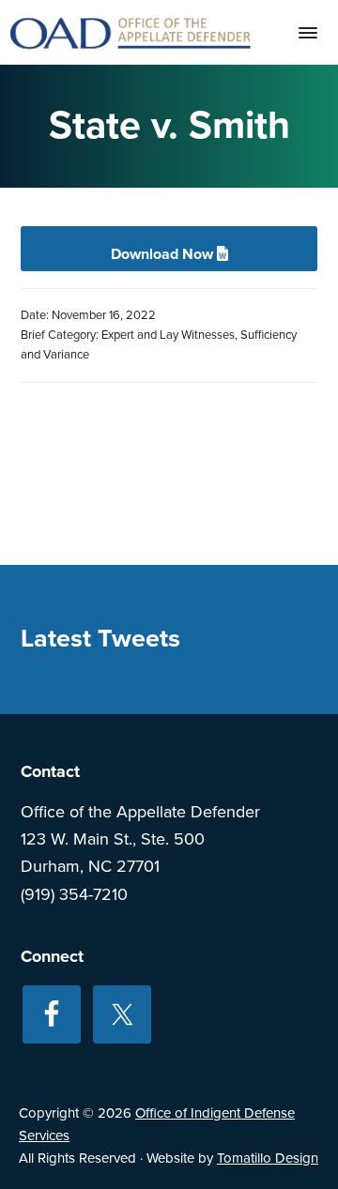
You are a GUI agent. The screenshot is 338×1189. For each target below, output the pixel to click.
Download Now (164, 254)
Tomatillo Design (267, 1158)
